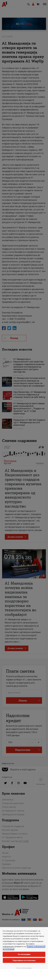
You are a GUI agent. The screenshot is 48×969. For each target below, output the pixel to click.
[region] (24, 948)
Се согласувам (24, 954)
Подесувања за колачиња (24, 960)
